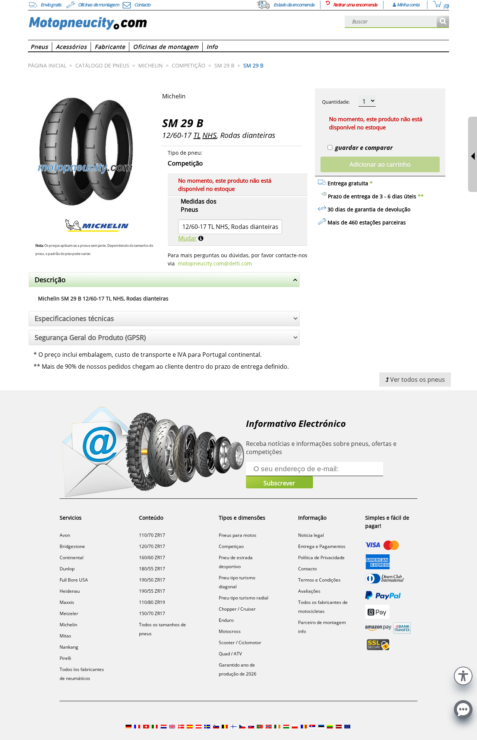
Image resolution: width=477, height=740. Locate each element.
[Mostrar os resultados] (443, 22)
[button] (463, 675)
